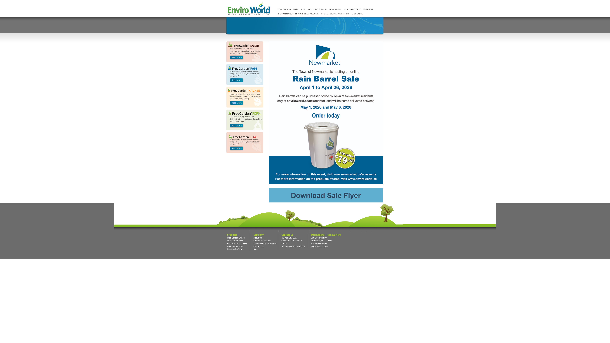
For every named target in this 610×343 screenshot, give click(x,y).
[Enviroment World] (248, 16)
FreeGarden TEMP (235, 249)
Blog (256, 249)
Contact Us (258, 246)
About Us (258, 238)
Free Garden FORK (235, 246)
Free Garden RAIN (235, 241)
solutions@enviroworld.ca (293, 246)
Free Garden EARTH (236, 238)
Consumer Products (262, 241)
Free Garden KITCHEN (237, 244)
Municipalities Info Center (265, 244)
